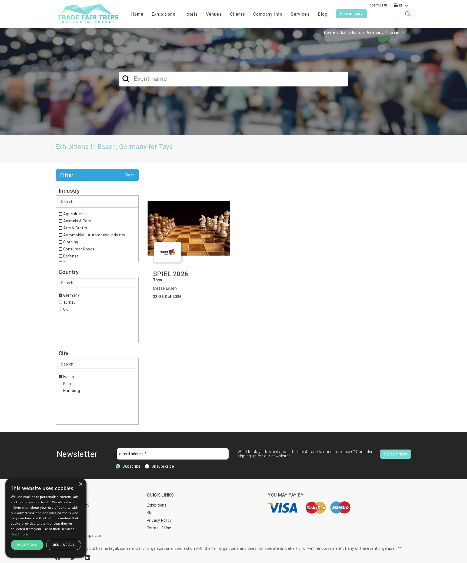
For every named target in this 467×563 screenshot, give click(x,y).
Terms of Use (159, 528)
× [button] (80, 484)
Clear (129, 175)
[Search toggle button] (407, 14)
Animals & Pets (76, 221)
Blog (323, 14)
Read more (19, 534)
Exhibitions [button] (163, 14)
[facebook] (58, 557)
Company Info (268, 14)
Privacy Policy (159, 520)
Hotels (191, 14)
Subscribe (131, 466)
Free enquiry (351, 13)
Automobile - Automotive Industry (93, 235)
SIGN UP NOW (395, 454)
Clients (237, 14)
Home (137, 14)
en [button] (401, 5)
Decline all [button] (64, 544)
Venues (214, 14)
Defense (70, 256)
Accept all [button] (27, 544)
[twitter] (73, 557)
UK (65, 309)
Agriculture (73, 214)
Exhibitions (351, 32)
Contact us (379, 5)
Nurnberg (71, 390)
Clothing (70, 242)
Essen (395, 32)
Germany (375, 32)
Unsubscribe (163, 466)
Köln (66, 383)
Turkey (69, 302)
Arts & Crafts (74, 228)
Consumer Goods (78, 249)
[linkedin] (88, 557)
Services (300, 14)
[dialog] (45, 518)
